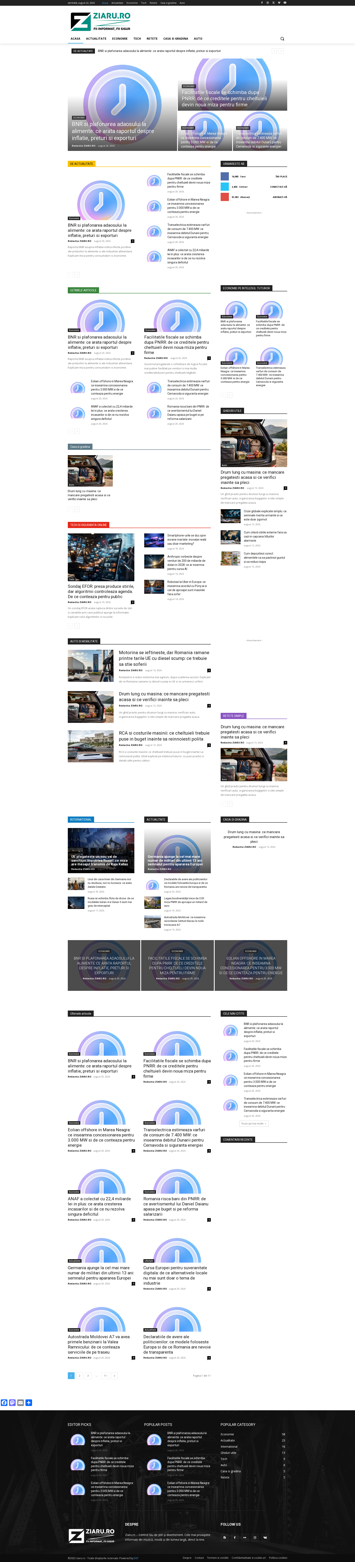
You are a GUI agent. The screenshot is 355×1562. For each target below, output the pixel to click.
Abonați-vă (280, 197)
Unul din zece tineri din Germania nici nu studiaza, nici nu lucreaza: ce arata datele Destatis (110, 883)
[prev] (274, 51)
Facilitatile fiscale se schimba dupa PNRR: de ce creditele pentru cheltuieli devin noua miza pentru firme (176, 345)
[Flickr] (245, 1538)
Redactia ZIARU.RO (79, 240)
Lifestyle (149, 1260)
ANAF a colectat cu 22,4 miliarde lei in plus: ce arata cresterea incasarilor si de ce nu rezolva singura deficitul (99, 1206)
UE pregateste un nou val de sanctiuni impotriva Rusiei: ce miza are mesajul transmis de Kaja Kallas (99, 860)
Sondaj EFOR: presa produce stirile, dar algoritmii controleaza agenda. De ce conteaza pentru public (101, 591)
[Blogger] (225, 1538)
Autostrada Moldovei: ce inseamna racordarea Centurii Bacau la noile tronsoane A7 (184, 921)
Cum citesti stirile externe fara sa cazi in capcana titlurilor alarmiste (265, 536)
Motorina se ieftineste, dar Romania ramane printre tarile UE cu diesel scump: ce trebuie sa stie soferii (164, 658)
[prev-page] (70, 274)
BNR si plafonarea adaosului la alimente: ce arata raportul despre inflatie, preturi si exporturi (159, 51)
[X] (273, 3)
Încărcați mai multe (253, 1123)
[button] (282, 39)
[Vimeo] (279, 3)
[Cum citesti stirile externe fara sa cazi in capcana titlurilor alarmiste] (231, 537)
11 (105, 1375)
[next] (281, 51)
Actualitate (74, 1260)
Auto (71, 484)
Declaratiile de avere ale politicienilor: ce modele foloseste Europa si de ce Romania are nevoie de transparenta (186, 883)
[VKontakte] (265, 1538)
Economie (79, 118)
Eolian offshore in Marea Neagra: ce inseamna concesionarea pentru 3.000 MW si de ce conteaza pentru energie (235, 374)
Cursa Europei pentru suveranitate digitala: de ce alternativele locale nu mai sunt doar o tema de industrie (175, 1275)
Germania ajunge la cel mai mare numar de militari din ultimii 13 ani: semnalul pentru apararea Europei (175, 860)
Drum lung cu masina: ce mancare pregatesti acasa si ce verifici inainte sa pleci (89, 495)
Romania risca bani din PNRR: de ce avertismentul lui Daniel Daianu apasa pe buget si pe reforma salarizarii (175, 1206)
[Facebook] (262, 3)
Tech (71, 579)
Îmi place (281, 176)
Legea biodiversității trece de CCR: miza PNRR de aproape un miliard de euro (185, 902)
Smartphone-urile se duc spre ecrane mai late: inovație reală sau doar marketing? (186, 539)
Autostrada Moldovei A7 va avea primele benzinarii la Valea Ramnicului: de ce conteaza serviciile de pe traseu (99, 1344)
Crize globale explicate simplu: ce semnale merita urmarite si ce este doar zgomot (265, 515)
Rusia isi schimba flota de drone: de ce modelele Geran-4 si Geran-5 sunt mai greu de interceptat (111, 902)
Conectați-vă (278, 186)
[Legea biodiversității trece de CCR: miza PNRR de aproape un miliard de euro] (152, 903)
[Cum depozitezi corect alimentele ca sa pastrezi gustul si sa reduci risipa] (231, 558)
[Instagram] (267, 3)
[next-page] (77, 274)
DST (136, 1558)
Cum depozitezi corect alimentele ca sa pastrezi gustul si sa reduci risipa (264, 557)
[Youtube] (284, 3)
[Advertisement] (208, 21)
